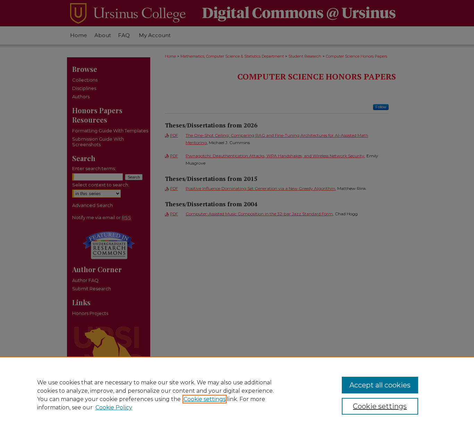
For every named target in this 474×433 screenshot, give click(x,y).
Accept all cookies (379, 385)
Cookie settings (205, 399)
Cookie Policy (113, 407)
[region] (237, 395)
